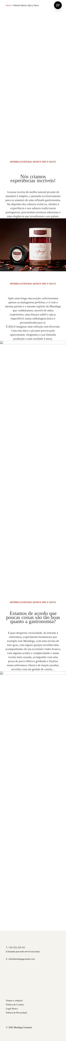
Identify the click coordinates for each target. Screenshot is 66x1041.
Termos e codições (14, 1000)
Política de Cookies (15, 1004)
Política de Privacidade (16, 1012)
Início (8, 5)
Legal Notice (12, 1008)
